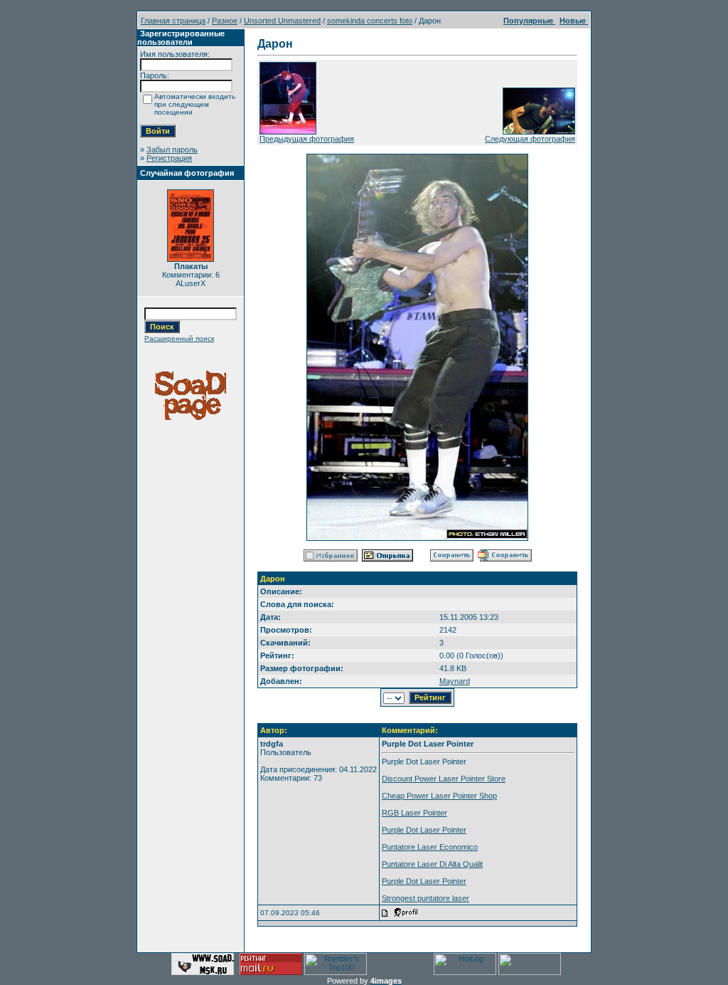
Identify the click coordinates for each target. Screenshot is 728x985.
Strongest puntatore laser (425, 898)
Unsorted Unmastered (282, 20)
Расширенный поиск (179, 338)
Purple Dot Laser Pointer (424, 830)
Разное (224, 20)
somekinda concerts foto (369, 20)
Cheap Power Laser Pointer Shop (439, 795)
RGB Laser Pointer (414, 812)
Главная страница (173, 20)
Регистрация (169, 158)
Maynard (454, 681)
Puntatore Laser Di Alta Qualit (432, 864)
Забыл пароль (172, 149)
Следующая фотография (530, 139)
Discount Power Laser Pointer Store (443, 778)
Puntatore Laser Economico (430, 847)
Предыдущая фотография (306, 139)
